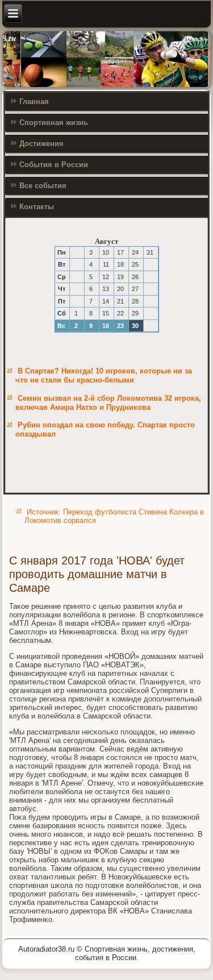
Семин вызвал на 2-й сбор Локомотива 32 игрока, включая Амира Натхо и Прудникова (108, 403)
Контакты (36, 206)
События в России (53, 164)
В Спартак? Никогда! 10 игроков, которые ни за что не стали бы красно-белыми (103, 375)
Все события (42, 185)
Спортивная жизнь (53, 122)
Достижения (41, 143)
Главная (34, 101)
